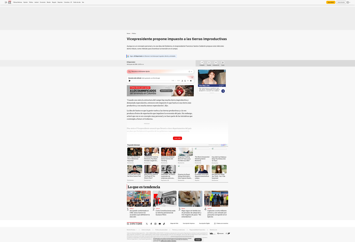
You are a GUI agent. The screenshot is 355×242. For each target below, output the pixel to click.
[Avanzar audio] (185, 81)
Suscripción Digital (204, 223)
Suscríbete (331, 2)
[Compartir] (202, 63)
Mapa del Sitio (174, 223)
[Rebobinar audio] (182, 81)
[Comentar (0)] (215, 63)
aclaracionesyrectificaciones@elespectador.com (182, 236)
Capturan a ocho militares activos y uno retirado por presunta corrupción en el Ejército (217, 214)
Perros (183, 208)
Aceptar (198, 240)
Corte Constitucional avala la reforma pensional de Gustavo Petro (165, 213)
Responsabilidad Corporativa (197, 230)
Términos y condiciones (178, 230)
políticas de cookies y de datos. (168, 241)
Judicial (158, 208)
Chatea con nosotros (222, 223)
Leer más (177, 138)
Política (132, 208)
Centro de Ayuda (146, 230)
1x (188, 80)
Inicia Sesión (341, 2)
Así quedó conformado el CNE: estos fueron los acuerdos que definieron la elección (140, 214)
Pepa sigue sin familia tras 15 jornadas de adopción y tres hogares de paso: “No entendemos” (191, 214)
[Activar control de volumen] (191, 80)
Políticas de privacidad (161, 230)
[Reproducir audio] (130, 81)
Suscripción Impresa (189, 223)
